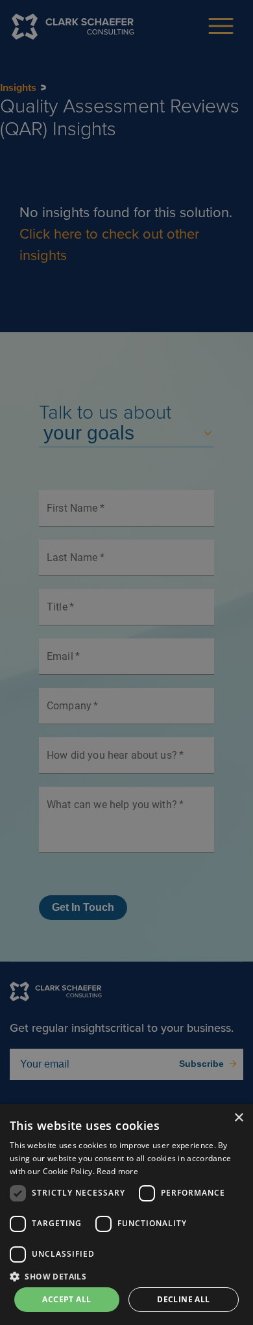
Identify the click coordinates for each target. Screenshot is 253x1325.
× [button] (238, 1118)
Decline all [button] (183, 1299)
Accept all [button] (66, 1299)
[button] (126, 1276)
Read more (117, 1171)
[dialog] (126, 1214)
